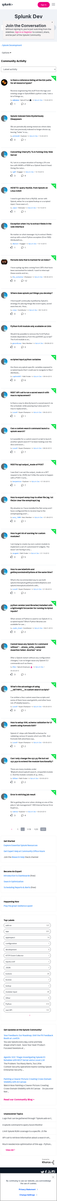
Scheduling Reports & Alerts (17, 887)
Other (8, 998)
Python (9, 1004)
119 (29, 829)
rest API (9, 1010)
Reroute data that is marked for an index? (30, 259)
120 (36, 829)
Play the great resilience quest (18, 905)
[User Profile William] (4, 760)
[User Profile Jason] (4, 190)
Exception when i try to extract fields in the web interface (30, 225)
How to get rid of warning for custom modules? (27, 535)
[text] (12, 103)
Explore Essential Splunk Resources (21, 845)
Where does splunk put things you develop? (31, 293)
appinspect (10, 937)
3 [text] (15, 175)
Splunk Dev (39, 100)
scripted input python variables (25, 359)
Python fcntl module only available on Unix (30, 326)
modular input (11, 992)
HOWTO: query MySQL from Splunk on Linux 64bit (29, 189)
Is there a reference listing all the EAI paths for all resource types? (30, 81)
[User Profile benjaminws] (4, 466)
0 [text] (15, 139)
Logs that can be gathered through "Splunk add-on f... (27, 1118)
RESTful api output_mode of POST (27, 464)
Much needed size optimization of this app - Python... (27, 1144)
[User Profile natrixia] (4, 796)
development (11, 949)
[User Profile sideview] (4, 82)
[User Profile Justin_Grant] (4, 607)
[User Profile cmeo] (4, 295)
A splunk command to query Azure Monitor (22, 1124)
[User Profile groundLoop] (4, 328)
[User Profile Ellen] (4, 646)
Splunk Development (12, 45)
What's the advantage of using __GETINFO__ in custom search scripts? (29, 688)
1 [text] (15, 104)
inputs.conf (10, 961)
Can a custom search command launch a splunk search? (29, 430)
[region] (28, 1187)
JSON (8, 967)
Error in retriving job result (22, 794)
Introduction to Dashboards (17, 875)
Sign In (44, 5)
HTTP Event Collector (14, 955)
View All (10, 1149)
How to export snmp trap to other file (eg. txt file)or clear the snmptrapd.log (31, 499)
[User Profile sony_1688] (4, 499)
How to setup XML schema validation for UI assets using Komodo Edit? (31, 724)
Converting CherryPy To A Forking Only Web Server (31, 153)
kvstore (9, 974)
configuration (11, 943)
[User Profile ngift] (4, 154)
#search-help (18, 857)
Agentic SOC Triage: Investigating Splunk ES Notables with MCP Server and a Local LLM (24, 1058)
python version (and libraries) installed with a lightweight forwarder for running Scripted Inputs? (31, 608)
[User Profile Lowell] (4, 394)
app (7, 931)
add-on (9, 925)
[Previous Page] (12, 829)
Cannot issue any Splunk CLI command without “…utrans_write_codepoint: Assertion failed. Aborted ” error (29, 647)
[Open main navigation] (53, 4)
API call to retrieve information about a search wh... (26, 1137)
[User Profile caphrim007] (4, 361)
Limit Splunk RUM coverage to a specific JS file (24, 1131)
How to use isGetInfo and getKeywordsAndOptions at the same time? (31, 571)
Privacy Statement (27, 1189)
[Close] (53, 1177)
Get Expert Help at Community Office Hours (24, 851)
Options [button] (5, 52)
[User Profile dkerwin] (4, 225)
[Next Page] (29, 1015)
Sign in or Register (23, 32)
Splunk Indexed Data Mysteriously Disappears (27, 117)
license (9, 980)
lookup (8, 986)
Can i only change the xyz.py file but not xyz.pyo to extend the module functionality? (31, 760)
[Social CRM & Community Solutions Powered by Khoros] (48, 1161)
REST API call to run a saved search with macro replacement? (29, 394)
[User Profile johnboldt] (4, 118)
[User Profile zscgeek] (4, 535)
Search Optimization (13, 881)
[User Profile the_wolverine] (4, 261)
